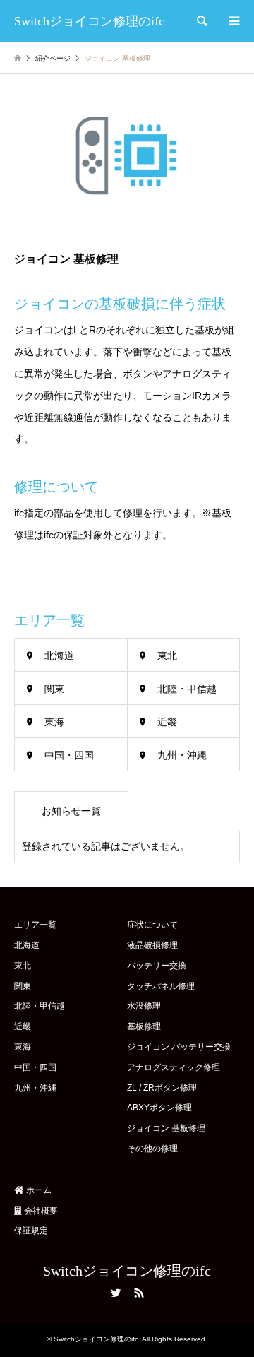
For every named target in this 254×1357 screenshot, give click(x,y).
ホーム (38, 1190)
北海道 (59, 655)
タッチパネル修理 (161, 986)
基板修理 (144, 1026)
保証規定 (31, 1230)
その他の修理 (152, 1149)
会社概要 (40, 1211)
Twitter (116, 1293)
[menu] (233, 21)
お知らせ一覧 (71, 811)
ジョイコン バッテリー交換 (179, 1047)
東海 (54, 722)
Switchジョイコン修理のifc (127, 1271)
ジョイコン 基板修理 (166, 1128)
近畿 (167, 722)
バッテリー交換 (156, 966)
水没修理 (144, 1006)
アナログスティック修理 (173, 1067)
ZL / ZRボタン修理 (162, 1088)
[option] (127, 155)
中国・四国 (69, 755)
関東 (54, 688)
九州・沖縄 (182, 755)
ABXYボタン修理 (159, 1108)
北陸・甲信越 (187, 688)
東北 (167, 655)
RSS (139, 1293)
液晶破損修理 (152, 945)
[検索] (201, 21)
